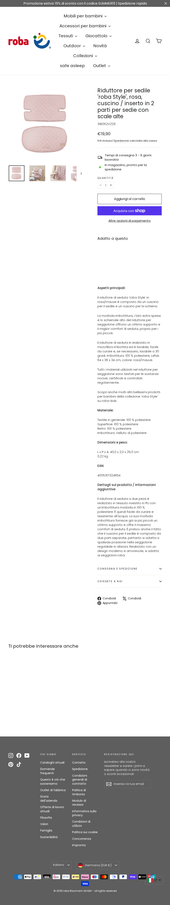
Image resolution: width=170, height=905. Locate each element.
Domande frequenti (47, 771)
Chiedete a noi (110, 581)
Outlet (100, 66)
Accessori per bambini (83, 26)
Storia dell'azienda (48, 798)
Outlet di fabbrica (53, 790)
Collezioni (83, 56)
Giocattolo (96, 36)
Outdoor (72, 46)
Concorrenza (81, 839)
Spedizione (121, 140)
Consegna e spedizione (117, 568)
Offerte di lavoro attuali (52, 809)
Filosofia (46, 818)
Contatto (79, 762)
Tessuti (66, 36)
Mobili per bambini (83, 16)
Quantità (105, 178)
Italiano (58, 865)
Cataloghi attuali (52, 762)
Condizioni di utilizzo (81, 823)
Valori (44, 824)
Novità (100, 46)
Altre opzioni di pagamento (129, 220)
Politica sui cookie (85, 832)
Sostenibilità (49, 837)
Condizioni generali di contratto (79, 780)
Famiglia (46, 830)
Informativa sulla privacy (84, 813)
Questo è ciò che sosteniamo (52, 781)
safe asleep (72, 66)
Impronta (79, 845)
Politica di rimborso (79, 792)
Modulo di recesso (79, 803)
